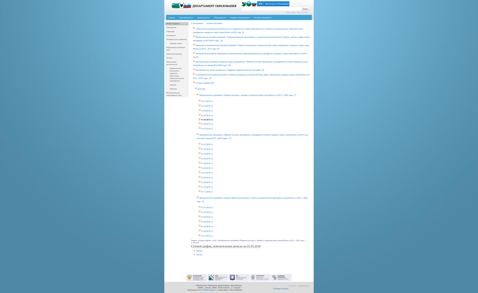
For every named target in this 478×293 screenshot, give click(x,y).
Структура (170, 31)
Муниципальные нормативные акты (174, 93)
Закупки (173, 84)
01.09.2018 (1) (207, 182)
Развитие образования (239, 17)
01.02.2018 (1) (207, 106)
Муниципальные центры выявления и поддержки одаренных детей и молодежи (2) (230, 70)
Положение (171, 35)
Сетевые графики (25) (205, 83)
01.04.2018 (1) (207, 115)
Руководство (171, 27)
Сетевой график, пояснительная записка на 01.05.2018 (226, 246)
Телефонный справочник (176, 39)
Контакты (292, 285)
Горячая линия (176, 43)
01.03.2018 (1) (207, 110)
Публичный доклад (174, 53)
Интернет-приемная (262, 17)
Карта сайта (290, 12)
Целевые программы (214, 23)
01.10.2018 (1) (207, 187)
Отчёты (169, 57)
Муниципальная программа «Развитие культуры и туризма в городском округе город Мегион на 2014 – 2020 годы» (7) (247, 95)
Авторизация (304, 285)
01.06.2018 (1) (207, 124)
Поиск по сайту (302, 12)
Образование (219, 17)
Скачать (199, 250)
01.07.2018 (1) (207, 128)
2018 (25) (201, 89)
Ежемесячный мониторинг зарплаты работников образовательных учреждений (177, 74)
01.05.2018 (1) (207, 163)
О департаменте (185, 17)
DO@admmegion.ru (210, 290)
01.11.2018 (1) (207, 191)
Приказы (173, 88)
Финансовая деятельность (171, 62)
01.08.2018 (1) (207, 177)
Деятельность (203, 17)
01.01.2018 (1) (207, 101)
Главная (171, 17)
